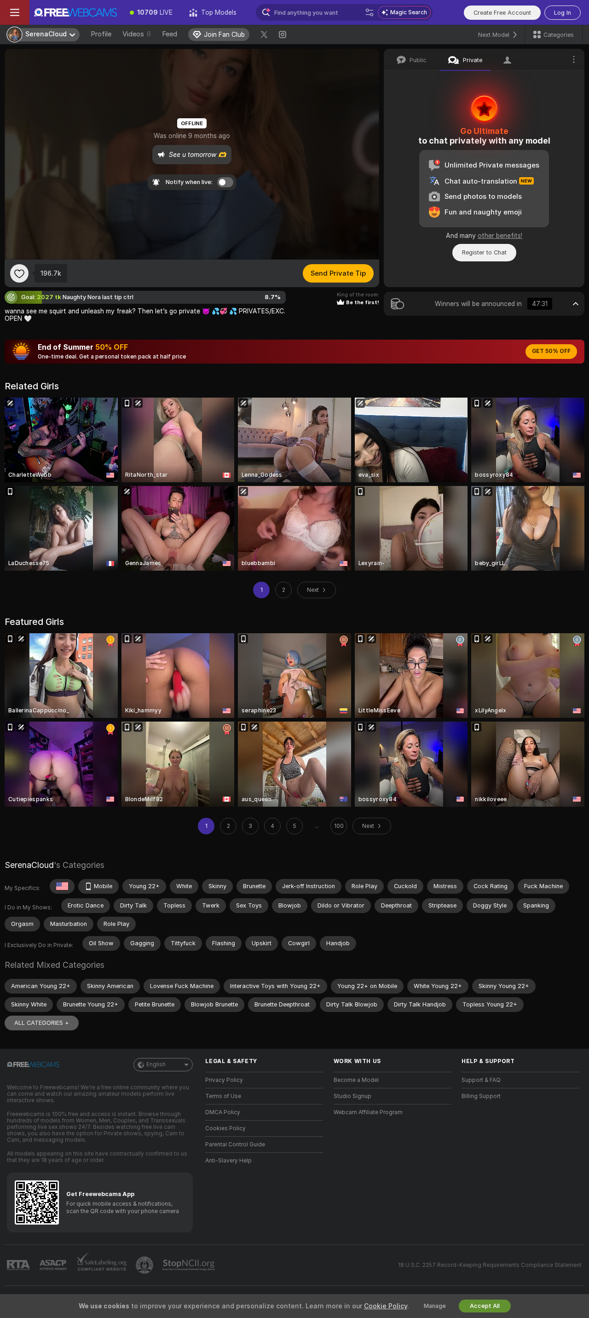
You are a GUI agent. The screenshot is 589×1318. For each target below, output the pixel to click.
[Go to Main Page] (75, 12)
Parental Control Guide (235, 1144)
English (156, 1064)
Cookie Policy (385, 1306)
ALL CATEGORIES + (41, 1022)
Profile (101, 34)
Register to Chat (484, 252)
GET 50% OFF (551, 351)
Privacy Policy (224, 1080)
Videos (136, 34)
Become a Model (356, 1080)
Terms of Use (223, 1096)
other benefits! (500, 235)
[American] (62, 886)
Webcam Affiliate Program (368, 1112)
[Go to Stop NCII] (189, 1265)
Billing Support (481, 1096)
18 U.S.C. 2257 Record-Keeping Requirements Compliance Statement (490, 1265)
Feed (169, 34)
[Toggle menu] (14, 12)
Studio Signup (352, 1096)
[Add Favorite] (19, 273)
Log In (562, 12)
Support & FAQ (481, 1080)
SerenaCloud (29, 865)
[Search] (369, 12)
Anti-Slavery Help (228, 1160)
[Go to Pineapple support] (145, 1265)
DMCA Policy (222, 1112)
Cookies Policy (225, 1128)
